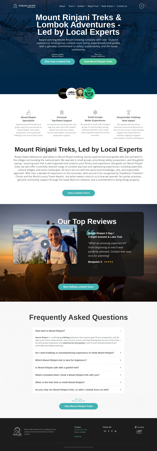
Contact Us (122, 6)
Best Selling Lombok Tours (78, 286)
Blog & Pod (93, 6)
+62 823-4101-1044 (80, 430)
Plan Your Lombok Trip (57, 61)
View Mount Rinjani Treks (98, 61)
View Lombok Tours (79, 193)
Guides (81, 6)
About (62, 6)
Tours (71, 6)
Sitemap (77, 436)
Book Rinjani (107, 6)
